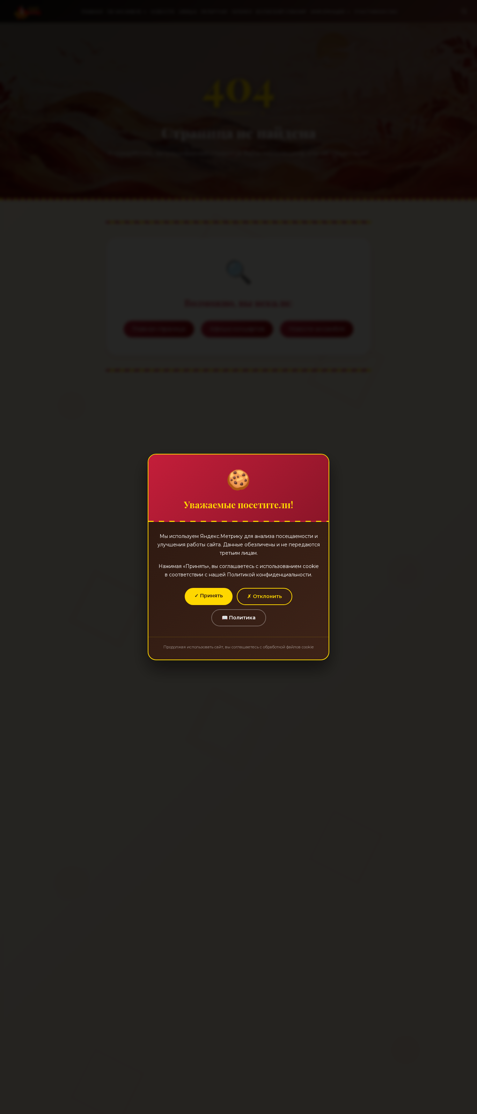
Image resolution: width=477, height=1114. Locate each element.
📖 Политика (239, 617)
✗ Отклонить (264, 596)
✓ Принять (209, 595)
